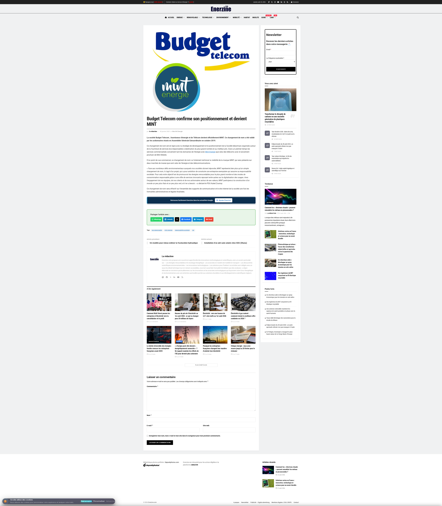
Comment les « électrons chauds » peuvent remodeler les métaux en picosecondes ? (287, 469)
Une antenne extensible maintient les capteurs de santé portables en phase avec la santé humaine (280, 311)
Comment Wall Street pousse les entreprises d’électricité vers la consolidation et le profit (158, 316)
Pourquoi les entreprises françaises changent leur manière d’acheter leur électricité (215, 348)
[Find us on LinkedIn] (281, 2)
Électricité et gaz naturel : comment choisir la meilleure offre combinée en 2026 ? (243, 316)
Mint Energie (210, 152)
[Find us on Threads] (284, 2)
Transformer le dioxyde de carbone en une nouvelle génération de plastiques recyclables (275, 118)
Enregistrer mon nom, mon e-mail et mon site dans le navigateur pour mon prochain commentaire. (185, 436)
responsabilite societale (182, 230)
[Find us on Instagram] (275, 2)
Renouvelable (192, 17)
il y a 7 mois (235, 354)
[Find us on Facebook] (268, 2)
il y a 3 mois (179, 357)
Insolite (255, 17)
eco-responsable (157, 230)
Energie (180, 17)
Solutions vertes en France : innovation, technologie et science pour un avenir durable (286, 482)
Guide (264, 17)
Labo (272, 17)
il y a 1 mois (207, 319)
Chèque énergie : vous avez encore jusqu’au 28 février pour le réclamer (243, 348)
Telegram (199, 219)
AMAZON (194, 465)
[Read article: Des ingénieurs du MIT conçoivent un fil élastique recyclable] (270, 276)
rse (193, 230)
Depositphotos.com (172, 462)
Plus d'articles (201, 365)
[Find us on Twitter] (272, 2)
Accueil (171, 17)
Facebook (186, 219)
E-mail (150, 425)
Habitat (247, 17)
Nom (149, 415)
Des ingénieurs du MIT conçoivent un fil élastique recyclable (287, 275)
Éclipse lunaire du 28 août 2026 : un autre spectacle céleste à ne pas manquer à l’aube (282, 146)
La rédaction (153, 131)
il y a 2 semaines (153, 321)
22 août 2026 (282, 213)
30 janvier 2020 (165, 131)
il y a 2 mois (235, 321)
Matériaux (270, 202)
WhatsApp (157, 219)
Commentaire (152, 386)
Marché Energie (177, 131)
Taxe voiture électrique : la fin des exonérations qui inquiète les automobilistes (282, 158)
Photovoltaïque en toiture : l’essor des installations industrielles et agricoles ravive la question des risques (287, 249)
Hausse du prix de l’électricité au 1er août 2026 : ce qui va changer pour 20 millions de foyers (186, 316)
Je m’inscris (286, 499)
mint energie (168, 230)
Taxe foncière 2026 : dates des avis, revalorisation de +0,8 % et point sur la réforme (283, 134)
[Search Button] (298, 17)
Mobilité (236, 17)
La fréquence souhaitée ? (275, 58)
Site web (206, 425)
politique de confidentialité (218, 503)
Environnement (222, 17)
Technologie (207, 17)
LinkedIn (169, 219)
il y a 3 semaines (181, 321)
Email (210, 219)
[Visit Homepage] (221, 9)
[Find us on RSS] (287, 2)
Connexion (295, 2)
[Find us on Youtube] (278, 2)
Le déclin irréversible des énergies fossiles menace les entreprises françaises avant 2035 (159, 348)
